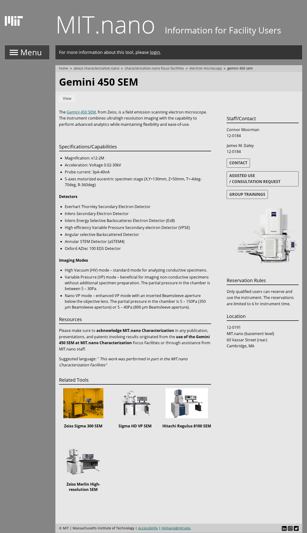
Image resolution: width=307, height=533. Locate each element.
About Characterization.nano (96, 68)
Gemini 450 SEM (81, 112)
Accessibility (148, 528)
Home (63, 68)
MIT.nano (105, 24)
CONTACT (238, 162)
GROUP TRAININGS (247, 194)
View (67, 98)
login (155, 52)
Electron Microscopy (205, 68)
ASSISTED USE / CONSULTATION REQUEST (254, 178)
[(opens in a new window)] (284, 528)
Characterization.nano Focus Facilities (154, 68)
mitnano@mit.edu (176, 528)
